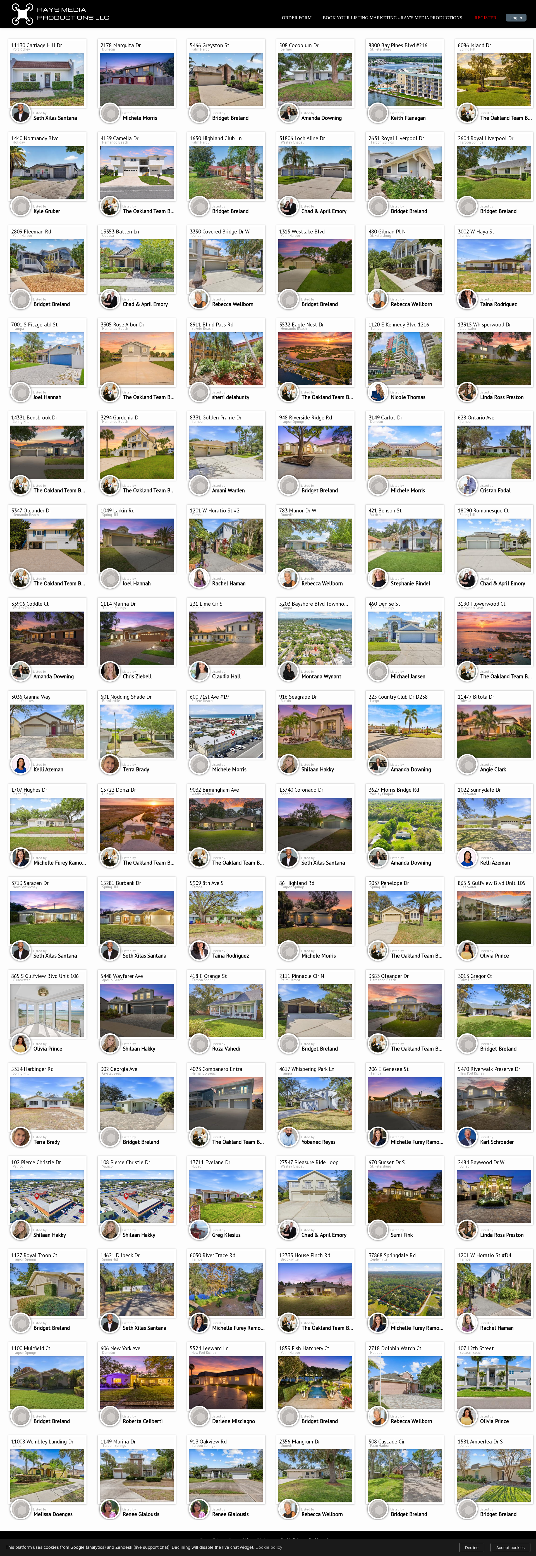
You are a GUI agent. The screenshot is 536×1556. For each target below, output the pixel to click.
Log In (516, 17)
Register (485, 17)
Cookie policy (268, 1547)
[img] (61, 13)
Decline (471, 1547)
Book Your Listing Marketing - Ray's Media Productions (392, 17)
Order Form (297, 17)
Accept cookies (510, 1547)
